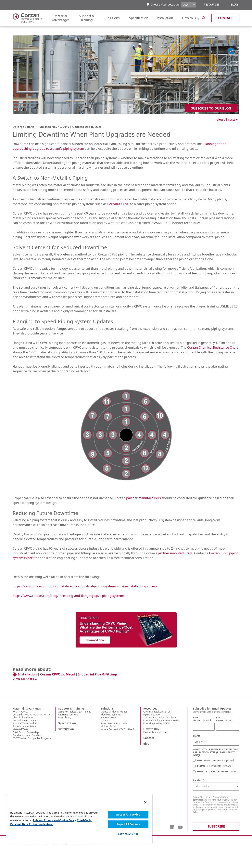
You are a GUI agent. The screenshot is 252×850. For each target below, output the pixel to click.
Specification (138, 18)
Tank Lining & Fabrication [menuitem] (114, 723)
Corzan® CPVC (118, 204)
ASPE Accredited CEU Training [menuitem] (74, 711)
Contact (225, 18)
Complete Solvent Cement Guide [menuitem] (161, 720)
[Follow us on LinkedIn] (172, 827)
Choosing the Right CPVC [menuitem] (156, 723)
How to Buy (190, 18)
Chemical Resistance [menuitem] (24, 717)
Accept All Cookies (128, 814)
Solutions (113, 18)
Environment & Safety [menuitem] (24, 726)
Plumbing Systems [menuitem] (111, 714)
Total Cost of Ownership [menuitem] (26, 732)
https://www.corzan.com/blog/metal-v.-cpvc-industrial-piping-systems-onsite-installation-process (85, 586)
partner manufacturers (143, 498)
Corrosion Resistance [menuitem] (24, 720)
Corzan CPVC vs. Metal (57, 674)
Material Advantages (60, 18)
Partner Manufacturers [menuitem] (156, 732)
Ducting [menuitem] (105, 720)
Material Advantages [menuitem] (27, 708)
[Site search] (203, 18)
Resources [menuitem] (212, 4)
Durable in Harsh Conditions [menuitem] (28, 735)
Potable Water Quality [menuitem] (24, 723)
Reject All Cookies (128, 824)
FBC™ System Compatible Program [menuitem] (32, 738)
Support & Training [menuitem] (71, 708)
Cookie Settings (128, 833)
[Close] (145, 802)
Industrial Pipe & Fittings (98, 674)
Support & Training (86, 18)
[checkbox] (216, 766)
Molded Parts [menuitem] (108, 726)
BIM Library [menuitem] (64, 717)
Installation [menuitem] (66, 729)
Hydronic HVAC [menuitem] (109, 717)
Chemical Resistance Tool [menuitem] (157, 711)
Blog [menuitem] (234, 4)
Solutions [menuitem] (107, 708)
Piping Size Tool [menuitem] (151, 714)
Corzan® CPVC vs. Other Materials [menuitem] (31, 714)
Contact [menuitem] (148, 738)
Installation (164, 18)
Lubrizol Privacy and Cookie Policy (54, 820)
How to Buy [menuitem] (151, 729)
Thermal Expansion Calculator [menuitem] (159, 717)
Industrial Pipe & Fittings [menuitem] (114, 711)
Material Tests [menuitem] (20, 729)
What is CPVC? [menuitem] (20, 711)
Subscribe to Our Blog (211, 108)
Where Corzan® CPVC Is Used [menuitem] (117, 729)
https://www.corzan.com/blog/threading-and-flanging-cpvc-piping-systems (69, 596)
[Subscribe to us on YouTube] (180, 827)
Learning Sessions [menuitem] (68, 714)
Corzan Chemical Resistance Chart (212, 347)
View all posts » (227, 119)
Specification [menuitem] (67, 723)
